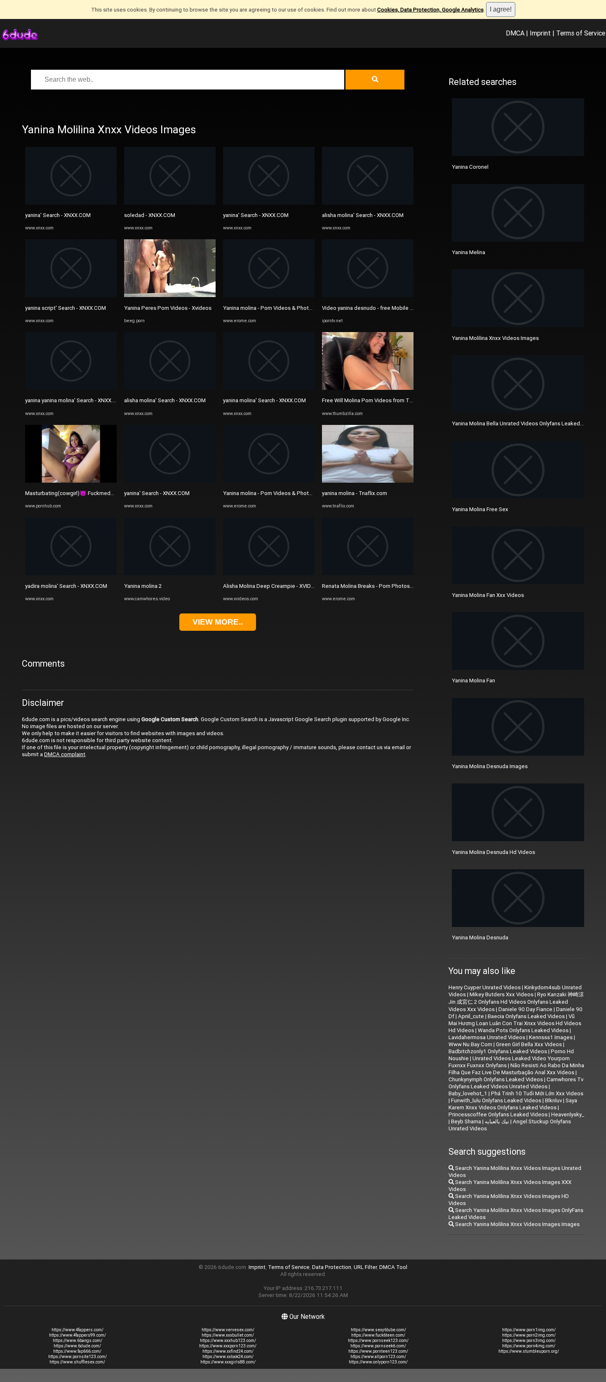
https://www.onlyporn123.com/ (378, 1362)
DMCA (515, 33)
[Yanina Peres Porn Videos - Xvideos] (170, 295)
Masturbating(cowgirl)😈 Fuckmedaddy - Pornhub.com (92, 493)
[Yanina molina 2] (170, 573)
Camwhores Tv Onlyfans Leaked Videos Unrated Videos (516, 1083)
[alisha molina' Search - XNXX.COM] (170, 387)
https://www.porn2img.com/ (529, 1335)
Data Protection (331, 1267)
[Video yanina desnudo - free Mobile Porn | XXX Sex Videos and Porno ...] (367, 295)
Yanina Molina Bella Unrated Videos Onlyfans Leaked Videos (525, 423)
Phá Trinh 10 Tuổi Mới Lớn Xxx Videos (537, 1093)
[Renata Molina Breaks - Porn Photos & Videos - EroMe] (367, 573)
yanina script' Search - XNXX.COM (65, 307)
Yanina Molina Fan (473, 680)
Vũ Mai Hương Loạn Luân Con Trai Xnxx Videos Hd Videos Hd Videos (515, 1023)
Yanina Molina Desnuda (480, 937)
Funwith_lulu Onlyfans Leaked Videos (496, 1100)
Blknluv (553, 1100)
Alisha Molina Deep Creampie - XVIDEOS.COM (278, 586)
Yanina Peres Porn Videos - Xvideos (167, 307)
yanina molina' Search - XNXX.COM (264, 400)
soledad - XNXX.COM (149, 215)
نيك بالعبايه (497, 1121)
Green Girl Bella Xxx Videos (529, 1044)
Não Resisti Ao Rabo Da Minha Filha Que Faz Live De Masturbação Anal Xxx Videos (516, 1069)
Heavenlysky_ (567, 1114)
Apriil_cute (471, 1016)
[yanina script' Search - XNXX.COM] (71, 295)
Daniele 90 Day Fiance (525, 1009)
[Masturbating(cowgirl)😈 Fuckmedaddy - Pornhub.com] (71, 480)
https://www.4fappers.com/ (77, 1329)
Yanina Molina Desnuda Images (490, 766)
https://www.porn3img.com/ (529, 1340)
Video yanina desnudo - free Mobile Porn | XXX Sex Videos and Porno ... (409, 307)
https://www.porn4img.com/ (528, 1346)
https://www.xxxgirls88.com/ (228, 1362)
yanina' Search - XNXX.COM (58, 215)
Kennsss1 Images (551, 1037)
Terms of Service (580, 33)
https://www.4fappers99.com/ (77, 1335)
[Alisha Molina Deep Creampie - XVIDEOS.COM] (269, 573)
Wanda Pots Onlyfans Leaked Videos (523, 1030)
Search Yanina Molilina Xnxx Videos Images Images (517, 1224)
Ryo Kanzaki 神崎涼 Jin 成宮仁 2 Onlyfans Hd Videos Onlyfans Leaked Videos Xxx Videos (516, 1002)
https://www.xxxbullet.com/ (228, 1335)
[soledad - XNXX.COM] (170, 202)
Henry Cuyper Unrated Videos (485, 987)
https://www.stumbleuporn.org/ (528, 1351)
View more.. (218, 622)
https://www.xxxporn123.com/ (227, 1346)
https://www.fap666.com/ (77, 1351)
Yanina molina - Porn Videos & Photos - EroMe (279, 307)
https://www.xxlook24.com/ (228, 1356)
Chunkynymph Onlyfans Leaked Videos (496, 1079)
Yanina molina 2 (143, 586)
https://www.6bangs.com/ (77, 1340)
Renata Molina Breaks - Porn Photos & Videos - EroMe (387, 586)
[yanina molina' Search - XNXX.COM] (269, 387)
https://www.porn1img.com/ (529, 1329)
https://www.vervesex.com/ (228, 1329)
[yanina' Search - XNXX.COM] (71, 202)
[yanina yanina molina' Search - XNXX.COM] (71, 387)
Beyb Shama (466, 1121)
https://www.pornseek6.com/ (378, 1346)
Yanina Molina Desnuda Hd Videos (493, 852)
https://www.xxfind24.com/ (228, 1351)
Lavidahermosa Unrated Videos (487, 1037)
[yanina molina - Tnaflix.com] (367, 480)
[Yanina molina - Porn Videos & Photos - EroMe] (269, 295)
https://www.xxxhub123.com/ (228, 1340)
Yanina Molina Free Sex (480, 509)
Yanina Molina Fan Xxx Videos (488, 595)
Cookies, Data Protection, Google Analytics (430, 9)
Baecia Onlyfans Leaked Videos (526, 1016)
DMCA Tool (393, 1267)
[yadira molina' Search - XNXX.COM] (71, 573)
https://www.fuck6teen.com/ (378, 1335)
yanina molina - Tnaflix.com (354, 493)
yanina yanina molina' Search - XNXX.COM (74, 400)
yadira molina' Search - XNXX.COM (66, 586)
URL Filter (365, 1267)
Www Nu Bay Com (470, 1044)
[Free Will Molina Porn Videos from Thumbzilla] (367, 387)
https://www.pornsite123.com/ (77, 1356)
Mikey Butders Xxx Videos (501, 994)
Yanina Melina (468, 252)
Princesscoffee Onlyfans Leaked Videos (498, 1114)
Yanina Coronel (470, 166)
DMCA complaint (64, 754)
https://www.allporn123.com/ (378, 1356)
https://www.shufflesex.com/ (77, 1362)
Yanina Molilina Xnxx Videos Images (495, 338)
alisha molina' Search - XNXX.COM (165, 400)
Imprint (540, 33)
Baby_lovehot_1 (468, 1093)
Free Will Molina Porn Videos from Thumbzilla (377, 400)
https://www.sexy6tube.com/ (378, 1329)
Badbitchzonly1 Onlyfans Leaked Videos (498, 1051)
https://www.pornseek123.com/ (378, 1340)
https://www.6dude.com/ (77, 1346)
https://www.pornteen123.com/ (378, 1351)
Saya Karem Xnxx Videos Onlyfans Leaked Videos (513, 1104)
